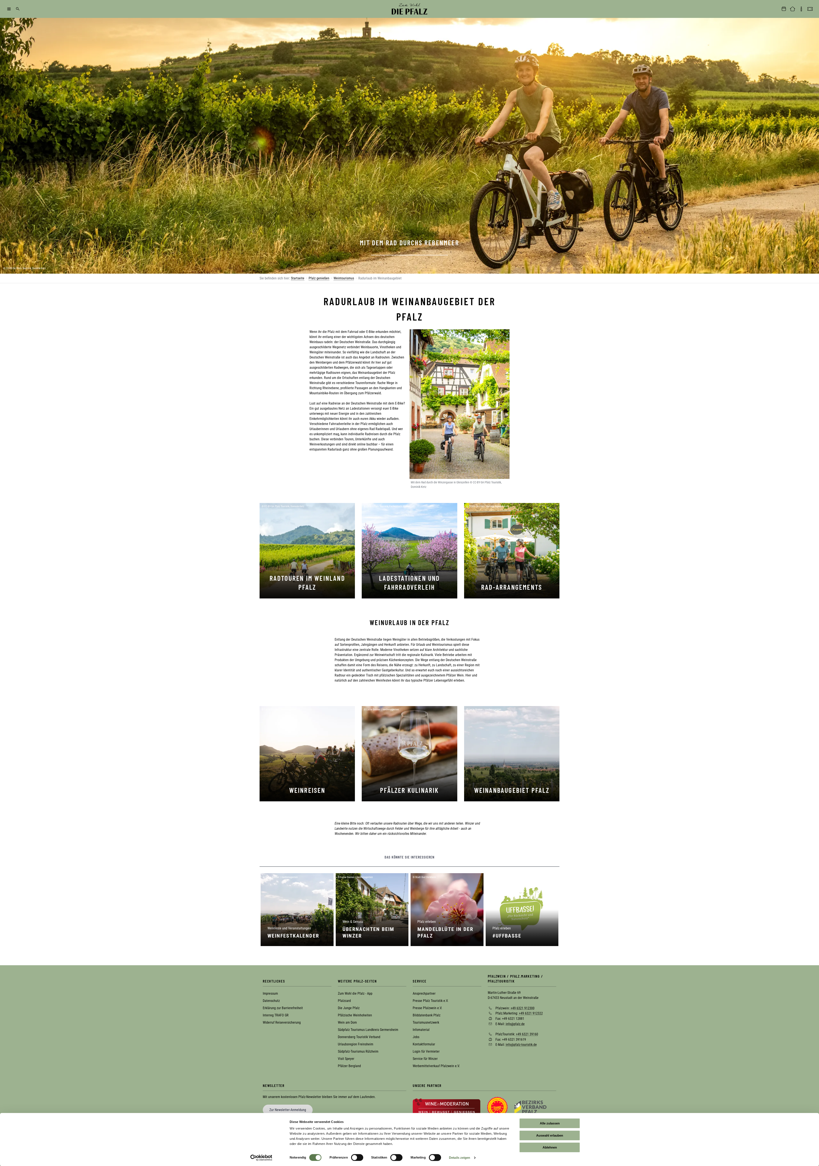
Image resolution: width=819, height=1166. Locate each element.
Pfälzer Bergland (349, 1066)
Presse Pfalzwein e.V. (427, 1008)
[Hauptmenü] (9, 9)
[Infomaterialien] (801, 9)
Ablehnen (550, 1147)
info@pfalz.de (515, 1024)
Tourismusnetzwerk (426, 1022)
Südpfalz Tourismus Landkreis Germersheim (368, 1030)
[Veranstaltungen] (784, 9)
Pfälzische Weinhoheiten (355, 1015)
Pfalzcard (344, 1001)
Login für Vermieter (426, 1051)
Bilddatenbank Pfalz (426, 1015)
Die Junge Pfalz (349, 1008)
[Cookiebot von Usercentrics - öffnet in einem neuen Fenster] (261, 1157)
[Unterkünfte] (792, 9)
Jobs (416, 1037)
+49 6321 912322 (531, 1013)
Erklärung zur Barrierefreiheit (283, 1008)
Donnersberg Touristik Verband (359, 1037)
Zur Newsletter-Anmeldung (287, 1110)
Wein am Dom (347, 1022)
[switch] (357, 1157)
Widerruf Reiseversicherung (282, 1022)
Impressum (270, 993)
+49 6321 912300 (522, 1008)
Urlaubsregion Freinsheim (355, 1044)
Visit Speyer (346, 1059)
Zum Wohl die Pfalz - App (355, 993)
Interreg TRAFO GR (276, 1015)
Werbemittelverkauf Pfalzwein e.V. (436, 1066)
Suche (18, 9)
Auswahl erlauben (549, 1135)
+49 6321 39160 (527, 1034)
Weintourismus (344, 278)
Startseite (297, 278)
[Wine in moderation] (446, 1107)
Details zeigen (459, 1157)
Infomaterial (421, 1030)
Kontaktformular (424, 1044)
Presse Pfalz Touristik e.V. (430, 1001)
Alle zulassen (550, 1123)
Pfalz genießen (319, 278)
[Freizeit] (810, 9)
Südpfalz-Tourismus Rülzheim (358, 1051)
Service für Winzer (425, 1059)
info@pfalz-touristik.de (521, 1045)
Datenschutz (271, 1001)
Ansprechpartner (424, 993)
